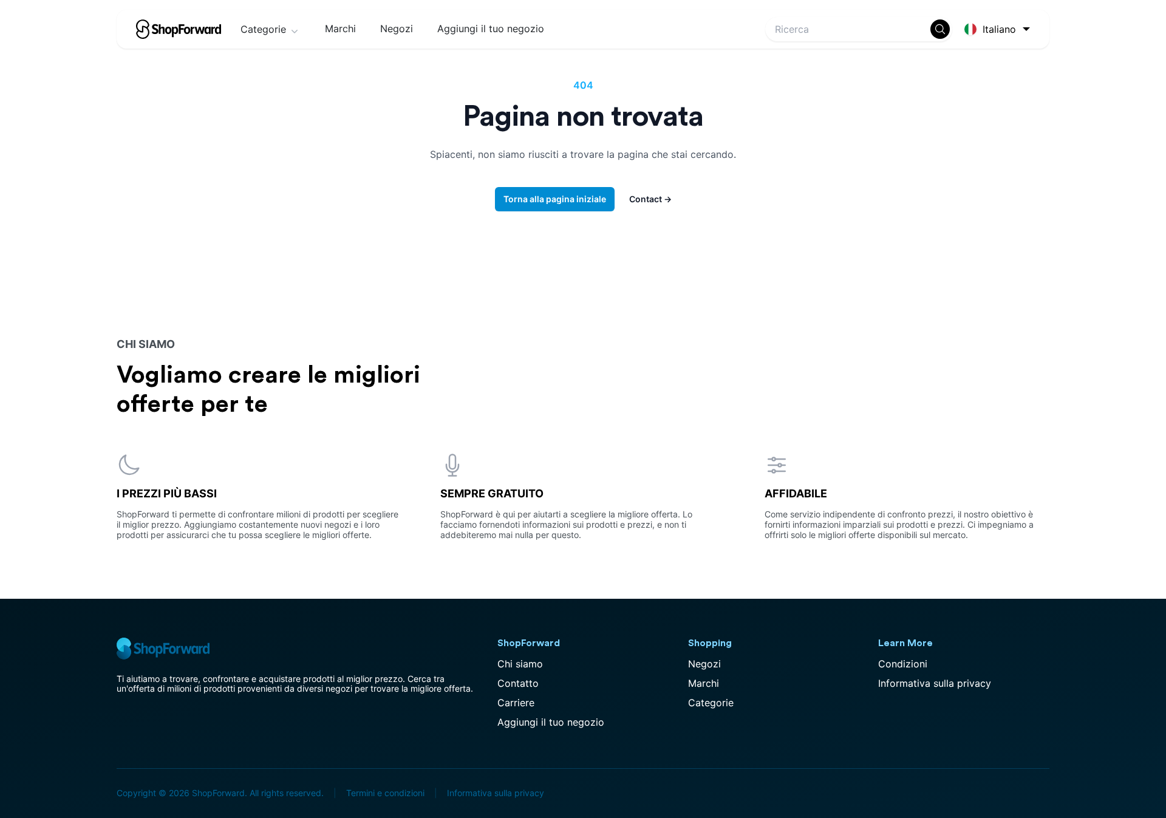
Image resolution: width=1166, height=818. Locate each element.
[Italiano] (999, 29)
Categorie (263, 29)
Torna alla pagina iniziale (554, 199)
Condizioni (902, 664)
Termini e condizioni (385, 793)
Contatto (518, 683)
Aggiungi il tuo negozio (490, 28)
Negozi (396, 28)
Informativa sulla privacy (934, 683)
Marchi (340, 28)
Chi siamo (520, 664)
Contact (650, 199)
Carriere (515, 703)
